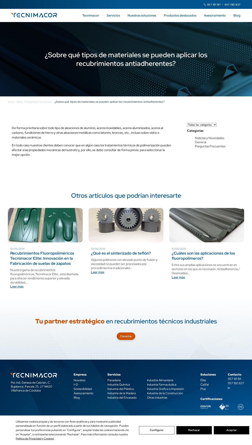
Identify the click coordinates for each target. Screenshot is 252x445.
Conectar (126, 336)
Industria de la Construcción (165, 393)
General (200, 142)
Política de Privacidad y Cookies (35, 438)
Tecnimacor (90, 15)
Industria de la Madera (121, 393)
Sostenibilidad (83, 389)
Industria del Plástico (120, 389)
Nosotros (79, 380)
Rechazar (194, 430)
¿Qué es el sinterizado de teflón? (121, 253)
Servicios (113, 15)
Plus (203, 389)
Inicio (11, 101)
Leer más (16, 286)
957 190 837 (233, 4)
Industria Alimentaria (160, 380)
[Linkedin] (229, 388)
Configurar (156, 430)
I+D (76, 385)
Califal (204, 385)
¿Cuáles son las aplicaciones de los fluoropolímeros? (203, 256)
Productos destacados (180, 15)
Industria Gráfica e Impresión (165, 389)
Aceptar (231, 430)
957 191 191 (213, 4)
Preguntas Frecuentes (38, 101)
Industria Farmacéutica (161, 385)
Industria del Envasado (122, 398)
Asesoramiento (215, 15)
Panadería (114, 380)
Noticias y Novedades (209, 138)
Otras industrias (157, 398)
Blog (236, 15)
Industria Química (118, 385)
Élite (203, 380)
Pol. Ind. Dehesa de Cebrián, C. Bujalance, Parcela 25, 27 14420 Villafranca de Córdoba (31, 386)
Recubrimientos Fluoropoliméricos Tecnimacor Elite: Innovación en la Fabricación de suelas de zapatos (42, 258)
